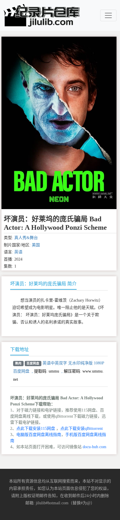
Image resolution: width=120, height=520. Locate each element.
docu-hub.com (94, 447)
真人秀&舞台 (26, 238)
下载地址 (19, 349)
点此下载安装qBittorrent (81, 428)
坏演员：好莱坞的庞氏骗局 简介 (43, 283)
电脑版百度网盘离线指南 (38, 434)
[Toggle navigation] (108, 15)
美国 (36, 245)
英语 (18, 252)
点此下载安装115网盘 (35, 428)
